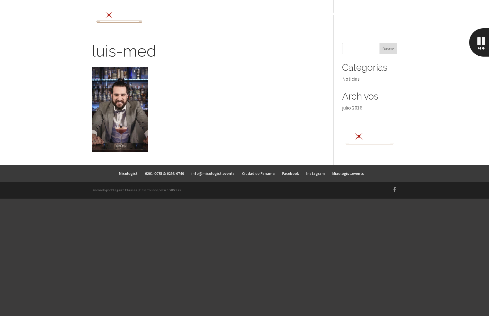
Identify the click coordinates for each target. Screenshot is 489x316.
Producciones (307, 13)
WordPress (172, 190)
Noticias (351, 79)
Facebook (290, 173)
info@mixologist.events (213, 173)
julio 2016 (352, 107)
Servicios (272, 13)
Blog (362, 13)
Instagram (315, 173)
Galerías (339, 13)
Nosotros (244, 13)
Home (219, 13)
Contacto (386, 13)
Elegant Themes (124, 190)
